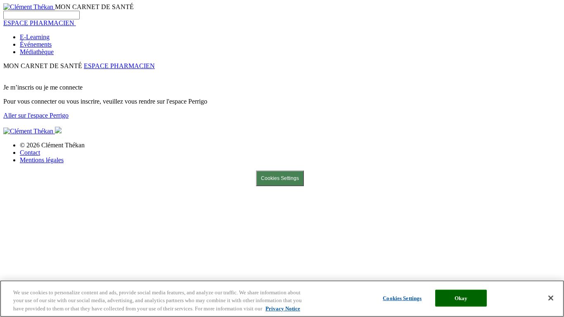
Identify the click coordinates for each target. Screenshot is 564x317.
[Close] (551, 298)
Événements (36, 44)
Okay (461, 298)
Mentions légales (42, 159)
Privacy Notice (282, 308)
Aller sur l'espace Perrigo (36, 115)
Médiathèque (37, 51)
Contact (30, 152)
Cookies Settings (280, 178)
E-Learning (35, 36)
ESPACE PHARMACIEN (119, 65)
